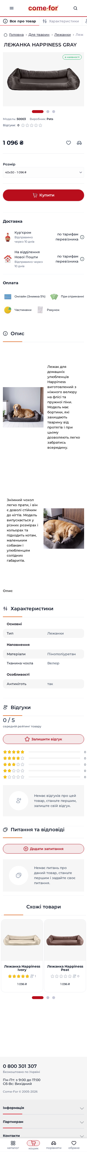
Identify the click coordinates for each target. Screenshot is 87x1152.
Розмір (9, 164)
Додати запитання (47, 849)
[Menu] (11, 8)
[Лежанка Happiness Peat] (65, 940)
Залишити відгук (46, 739)
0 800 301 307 (20, 1066)
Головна (16, 34)
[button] (38, 111)
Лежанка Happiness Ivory (22, 968)
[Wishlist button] (68, 143)
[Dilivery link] (82, 237)
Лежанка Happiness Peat (65, 968)
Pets (50, 119)
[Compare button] (79, 143)
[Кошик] (33, 1143)
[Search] (75, 8)
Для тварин (39, 34)
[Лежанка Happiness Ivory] (22, 940)
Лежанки (62, 34)
